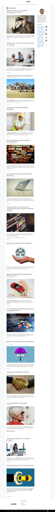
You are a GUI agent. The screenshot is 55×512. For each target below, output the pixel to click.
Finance (24, 4)
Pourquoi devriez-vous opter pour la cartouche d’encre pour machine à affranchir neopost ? (20, 208)
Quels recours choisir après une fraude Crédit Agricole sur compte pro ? (41, 27)
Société (36, 4)
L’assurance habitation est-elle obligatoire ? (20, 76)
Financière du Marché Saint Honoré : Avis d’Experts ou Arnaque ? (40, 38)
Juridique (27, 4)
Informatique (32, 4)
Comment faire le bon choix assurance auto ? (20, 465)
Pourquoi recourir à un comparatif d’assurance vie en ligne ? (17, 11)
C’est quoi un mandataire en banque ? (18, 372)
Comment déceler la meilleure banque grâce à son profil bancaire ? (20, 309)
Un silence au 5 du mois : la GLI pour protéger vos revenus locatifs (41, 34)
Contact (22, 503)
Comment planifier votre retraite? (17, 403)
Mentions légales (23, 504)
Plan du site (23, 502)
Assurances (19, 4)
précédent (8, 496)
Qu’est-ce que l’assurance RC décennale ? (19, 243)
